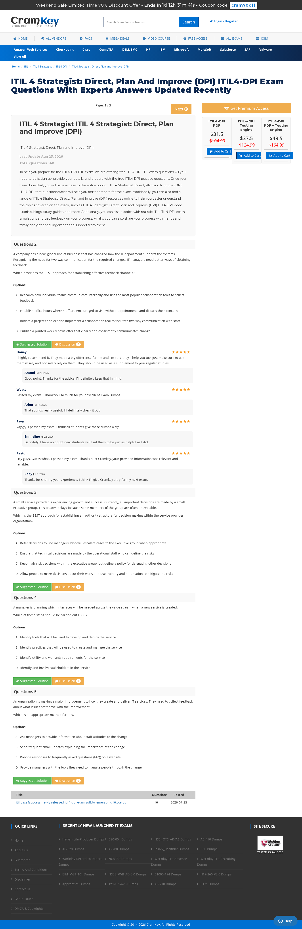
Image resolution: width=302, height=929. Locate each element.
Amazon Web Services (30, 49)
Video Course (158, 38)
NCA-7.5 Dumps (120, 859)
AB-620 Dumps (73, 849)
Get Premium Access (249, 108)
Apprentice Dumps (76, 884)
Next (179, 109)
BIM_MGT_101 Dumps (78, 874)
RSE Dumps (209, 849)
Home (22, 38)
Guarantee (22, 860)
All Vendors (55, 38)
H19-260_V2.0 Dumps (216, 874)
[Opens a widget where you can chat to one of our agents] (285, 921)
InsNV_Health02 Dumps (172, 849)
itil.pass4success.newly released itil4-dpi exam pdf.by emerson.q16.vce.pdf (72, 802)
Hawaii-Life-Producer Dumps (83, 839)
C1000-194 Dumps (168, 874)
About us (21, 850)
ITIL (26, 66)
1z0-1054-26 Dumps (123, 884)
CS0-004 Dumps (120, 839)
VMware (265, 49)
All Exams (233, 38)
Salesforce (228, 49)
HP (148, 49)
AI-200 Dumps (119, 849)
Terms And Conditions (31, 869)
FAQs (88, 38)
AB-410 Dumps (211, 839)
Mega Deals (119, 38)
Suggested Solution (34, 344)
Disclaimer (22, 879)
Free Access (197, 38)
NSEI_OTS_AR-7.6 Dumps (173, 839)
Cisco (86, 49)
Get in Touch (24, 899)
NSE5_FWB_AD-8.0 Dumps (128, 874)
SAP (247, 49)
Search (188, 22)
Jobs (264, 38)
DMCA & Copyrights (29, 908)
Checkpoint (65, 49)
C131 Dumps (210, 884)
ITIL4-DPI (61, 66)
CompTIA (106, 49)
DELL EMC (129, 49)
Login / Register (225, 21)
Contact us (22, 889)
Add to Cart (221, 151)
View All (20, 56)
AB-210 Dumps (165, 884)
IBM (162, 49)
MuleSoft (204, 49)
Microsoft (181, 49)
